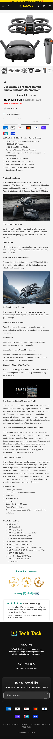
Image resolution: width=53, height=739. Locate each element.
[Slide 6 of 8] (38, 70)
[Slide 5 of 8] (31, 70)
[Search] (8, 6)
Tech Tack (26, 727)
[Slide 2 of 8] (11, 70)
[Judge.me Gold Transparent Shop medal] (14, 582)
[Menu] (3, 6)
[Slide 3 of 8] (17, 70)
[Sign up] (45, 696)
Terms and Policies (26, 732)
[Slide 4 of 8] (24, 70)
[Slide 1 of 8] (4, 70)
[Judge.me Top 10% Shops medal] (39, 582)
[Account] (38, 6)
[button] (26, 610)
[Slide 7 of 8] (44, 70)
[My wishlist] (44, 6)
